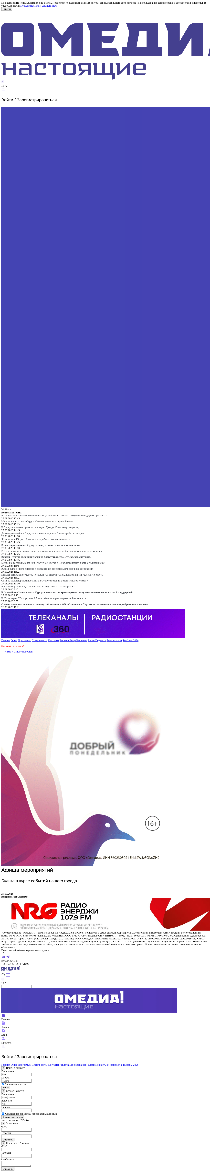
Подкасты (100, 640)
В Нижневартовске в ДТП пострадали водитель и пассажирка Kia (38, 586)
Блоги (91, 640)
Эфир (72, 640)
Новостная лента (11, 512)
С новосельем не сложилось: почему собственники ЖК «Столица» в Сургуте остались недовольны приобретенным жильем (74, 604)
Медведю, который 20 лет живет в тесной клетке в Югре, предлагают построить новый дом (53, 562)
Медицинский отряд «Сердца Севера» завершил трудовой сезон (37, 521)
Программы (24, 640)
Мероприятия (114, 640)
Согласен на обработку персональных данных (31, 1113)
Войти (6, 1087)
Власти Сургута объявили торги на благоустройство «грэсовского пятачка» (46, 557)
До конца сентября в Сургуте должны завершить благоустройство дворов (42, 533)
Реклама (64, 640)
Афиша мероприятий (27, 870)
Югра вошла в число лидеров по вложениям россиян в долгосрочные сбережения (47, 568)
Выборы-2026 (130, 640)
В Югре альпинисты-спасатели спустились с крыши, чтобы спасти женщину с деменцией (52, 551)
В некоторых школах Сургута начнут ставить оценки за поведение (41, 545)
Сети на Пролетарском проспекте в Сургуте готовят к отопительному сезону (44, 580)
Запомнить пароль (15, 1084)
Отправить (8, 1139)
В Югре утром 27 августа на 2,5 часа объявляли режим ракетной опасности (43, 598)
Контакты (53, 640)
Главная (5, 640)
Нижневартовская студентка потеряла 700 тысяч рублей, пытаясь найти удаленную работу (52, 574)
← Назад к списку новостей (17, 651)
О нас (14, 640)
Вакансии (81, 640)
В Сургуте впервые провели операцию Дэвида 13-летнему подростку (40, 527)
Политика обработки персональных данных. (26, 950)
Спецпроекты (39, 640)
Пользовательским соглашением (38, 5)
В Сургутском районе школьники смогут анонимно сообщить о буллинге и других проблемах (54, 515)
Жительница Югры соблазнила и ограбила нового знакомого (35, 539)
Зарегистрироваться (13, 1117)
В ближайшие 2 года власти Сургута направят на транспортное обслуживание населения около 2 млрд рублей (67, 592)
